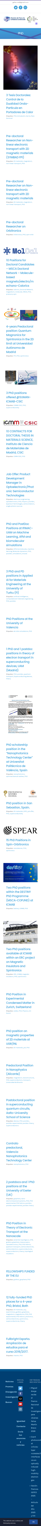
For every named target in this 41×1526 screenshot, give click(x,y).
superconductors (16, 1080)
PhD (15, 116)
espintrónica (10, 1312)
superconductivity (12, 408)
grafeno (9, 1242)
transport (26, 1080)
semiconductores (27, 1247)
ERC (15, 974)
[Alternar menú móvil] (36, 23)
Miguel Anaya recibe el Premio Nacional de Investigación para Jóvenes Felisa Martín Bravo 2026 (34, 1409)
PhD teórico (20, 1203)
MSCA (25, 292)
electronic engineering (21, 499)
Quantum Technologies (14, 504)
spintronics (24, 356)
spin (14, 294)
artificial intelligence (21, 596)
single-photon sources (14, 506)
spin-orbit (29, 235)
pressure (9, 294)
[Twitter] (20, 1388)
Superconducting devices (23, 676)
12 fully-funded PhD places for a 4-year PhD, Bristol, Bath (19, 1301)
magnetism (28, 161)
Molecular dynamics (20, 551)
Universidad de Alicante (14, 1082)
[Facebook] (20, 1394)
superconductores (25, 1249)
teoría (28, 116)
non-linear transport (13, 163)
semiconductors (12, 1249)
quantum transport (13, 1247)
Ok (33, 1522)
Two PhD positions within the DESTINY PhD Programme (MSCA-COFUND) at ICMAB (19, 896)
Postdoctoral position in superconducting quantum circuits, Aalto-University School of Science (20, 1108)
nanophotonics (19, 774)
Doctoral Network (26, 290)
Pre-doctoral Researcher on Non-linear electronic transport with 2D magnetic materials (19, 189)
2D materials (18, 161)
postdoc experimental (14, 1123)
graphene (17, 1199)
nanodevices (18, 848)
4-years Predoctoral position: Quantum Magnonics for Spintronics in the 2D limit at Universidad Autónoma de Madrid (20, 339)
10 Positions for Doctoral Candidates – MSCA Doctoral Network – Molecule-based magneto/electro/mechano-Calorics (20, 273)
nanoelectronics (12, 1244)
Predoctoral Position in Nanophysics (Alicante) (19, 1069)
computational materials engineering (19, 599)
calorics (16, 290)
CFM (31, 1240)
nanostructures (28, 1078)
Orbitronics (18, 235)
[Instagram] (20, 1409)
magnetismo (19, 1314)
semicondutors (28, 504)
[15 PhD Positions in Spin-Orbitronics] (20, 830)
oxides (16, 1011)
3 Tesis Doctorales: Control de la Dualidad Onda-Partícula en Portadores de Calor (19, 103)
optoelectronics (12, 501)
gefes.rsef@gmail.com (20, 2)
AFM (15, 549)
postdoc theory (28, 1123)
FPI (15, 356)
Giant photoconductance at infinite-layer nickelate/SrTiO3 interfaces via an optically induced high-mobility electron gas (34, 1458)
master (16, 1355)
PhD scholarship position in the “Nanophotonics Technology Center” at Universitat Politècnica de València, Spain (19, 757)
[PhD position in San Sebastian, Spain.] (20, 793)
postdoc (31, 501)
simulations (17, 554)
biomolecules (22, 549)
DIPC (25, 811)
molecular (19, 292)
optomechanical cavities (15, 776)
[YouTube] (20, 1404)
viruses (24, 554)
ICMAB (22, 908)
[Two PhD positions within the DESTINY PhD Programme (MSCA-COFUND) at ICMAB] (20, 872)
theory (8, 679)
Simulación (21, 116)
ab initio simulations (21, 631)
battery (16, 908)
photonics (29, 1316)
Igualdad (21, 1421)
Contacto (21, 1426)
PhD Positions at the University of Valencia (19, 623)
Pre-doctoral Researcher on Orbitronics (15, 226)
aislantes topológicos (21, 1240)
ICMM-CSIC (17, 456)
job (25, 1048)
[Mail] (20, 1399)
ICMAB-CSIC (18, 405)
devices (16, 1121)
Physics (25, 501)
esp (25, 1310)
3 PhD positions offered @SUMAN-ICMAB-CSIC (18, 397)
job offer (31, 811)
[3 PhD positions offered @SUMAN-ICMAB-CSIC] (20, 378)
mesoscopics (25, 1242)
